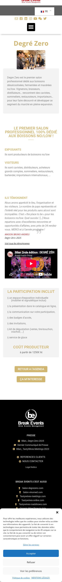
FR (46, 11)
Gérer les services (31, 544)
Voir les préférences (31, 571)
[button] (57, 512)
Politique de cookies (21, 577)
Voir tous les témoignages (17, 243)
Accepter (31, 553)
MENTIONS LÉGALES (40, 577)
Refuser (31, 562)
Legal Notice (31, 467)
